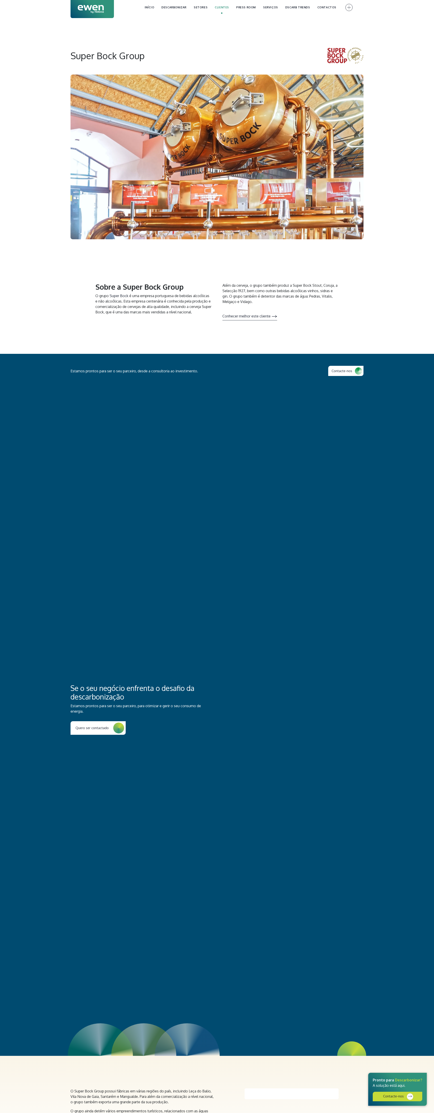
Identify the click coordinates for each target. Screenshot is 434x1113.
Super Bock (119, 296)
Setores (201, 7)
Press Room (246, 7)
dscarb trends (297, 7)
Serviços (270, 7)
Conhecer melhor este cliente (246, 316)
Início (149, 7)
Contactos (326, 7)
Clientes (222, 7)
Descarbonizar (173, 7)
